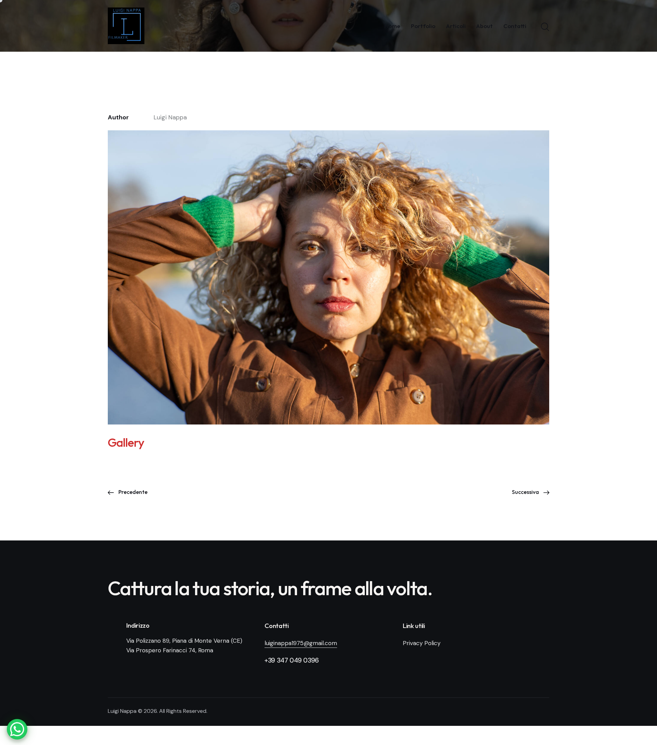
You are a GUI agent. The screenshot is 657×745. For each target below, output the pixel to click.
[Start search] (545, 27)
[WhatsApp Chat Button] (17, 729)
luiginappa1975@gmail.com (301, 643)
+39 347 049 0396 (292, 660)
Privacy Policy (421, 643)
